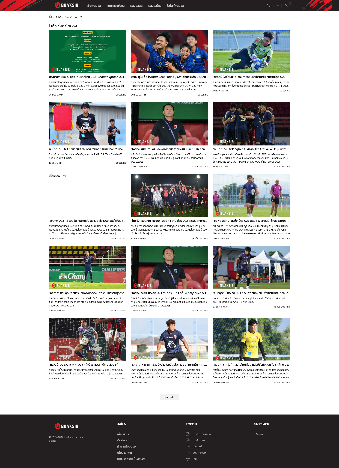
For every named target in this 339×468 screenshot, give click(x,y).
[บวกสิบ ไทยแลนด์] (274, 6)
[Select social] (276, 6)
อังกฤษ (259, 434)
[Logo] (66, 6)
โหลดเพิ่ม (169, 397)
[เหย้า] (50, 17)
